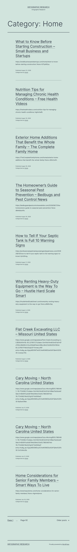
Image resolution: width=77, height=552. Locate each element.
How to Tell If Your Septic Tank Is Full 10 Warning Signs (37, 240)
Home (26, 72)
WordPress (65, 544)
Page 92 (24, 520)
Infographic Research (38, 7)
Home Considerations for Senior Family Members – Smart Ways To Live (37, 480)
